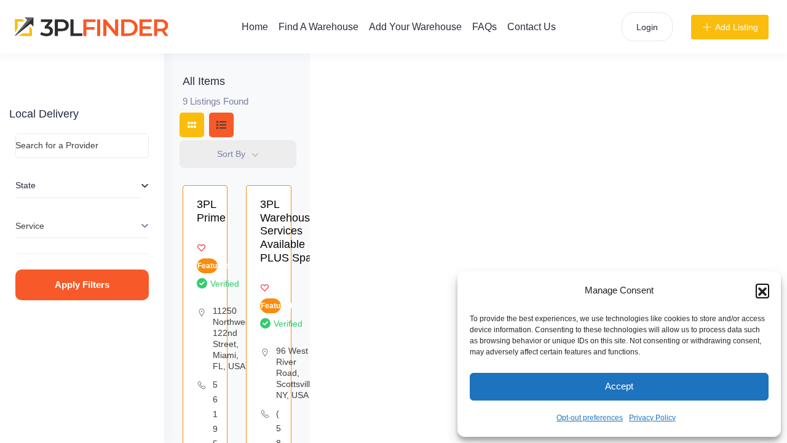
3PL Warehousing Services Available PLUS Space (292, 230)
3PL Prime (211, 211)
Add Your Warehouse (415, 27)
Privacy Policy (652, 417)
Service (29, 226)
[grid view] (192, 125)
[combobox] (77, 186)
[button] (762, 290)
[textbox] (77, 185)
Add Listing (736, 27)
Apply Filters (82, 284)
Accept (619, 386)
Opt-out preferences (589, 417)
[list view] (221, 125)
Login (647, 27)
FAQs (484, 27)
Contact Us (531, 27)
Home (255, 27)
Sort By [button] (231, 154)
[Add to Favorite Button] (201, 247)
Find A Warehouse (318, 27)
